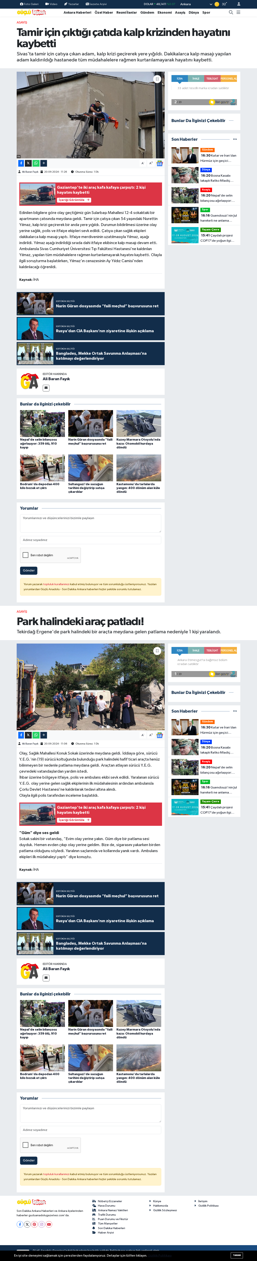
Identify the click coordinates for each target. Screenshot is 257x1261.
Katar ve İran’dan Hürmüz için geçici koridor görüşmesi (218, 158)
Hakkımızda (160, 1205)
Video (53, 4)
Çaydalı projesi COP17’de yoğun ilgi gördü (216, 238)
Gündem (147, 12)
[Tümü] (235, 139)
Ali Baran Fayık (30, 172)
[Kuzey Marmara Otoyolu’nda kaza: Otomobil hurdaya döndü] (138, 423)
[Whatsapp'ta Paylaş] (36, 163)
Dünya (194, 12)
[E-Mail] (46, 388)
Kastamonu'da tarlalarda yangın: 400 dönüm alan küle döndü (138, 488)
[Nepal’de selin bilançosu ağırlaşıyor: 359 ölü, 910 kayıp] (42, 423)
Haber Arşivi (106, 1232)
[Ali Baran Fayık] (29, 381)
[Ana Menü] (238, 12)
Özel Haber (104, 12)
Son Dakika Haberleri (111, 1228)
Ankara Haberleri (77, 12)
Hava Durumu (106, 1205)
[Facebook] (20, 1224)
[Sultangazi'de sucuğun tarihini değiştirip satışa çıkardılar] (90, 468)
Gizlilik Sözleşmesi (165, 1210)
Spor (206, 12)
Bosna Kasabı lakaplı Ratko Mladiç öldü (215, 178)
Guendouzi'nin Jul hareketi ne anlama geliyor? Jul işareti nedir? (218, 218)
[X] (27, 1224)
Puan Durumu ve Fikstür (113, 1219)
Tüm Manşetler (108, 1223)
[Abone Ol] (159, 163)
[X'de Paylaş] (28, 163)
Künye (157, 1201)
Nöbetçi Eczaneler (110, 1201)
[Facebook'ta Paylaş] (21, 163)
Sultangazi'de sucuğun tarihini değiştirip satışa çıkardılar (86, 488)
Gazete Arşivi (98, 4)
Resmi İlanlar (126, 12)
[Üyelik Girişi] (237, 4)
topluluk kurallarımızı (56, 584)
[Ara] (231, 12)
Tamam (237, 1255)
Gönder (29, 570)
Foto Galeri (31, 4)
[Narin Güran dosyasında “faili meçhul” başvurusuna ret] (90, 423)
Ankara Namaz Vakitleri (113, 1210)
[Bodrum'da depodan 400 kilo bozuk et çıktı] (42, 468)
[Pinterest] (34, 1224)
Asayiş (180, 12)
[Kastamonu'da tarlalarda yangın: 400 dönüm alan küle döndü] (138, 468)
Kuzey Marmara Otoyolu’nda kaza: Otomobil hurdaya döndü (138, 443)
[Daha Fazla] (43, 163)
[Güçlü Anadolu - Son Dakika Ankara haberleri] (32, 12)
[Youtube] (49, 1224)
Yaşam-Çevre (210, 229)
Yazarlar (73, 4)
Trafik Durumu (107, 1214)
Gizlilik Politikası (208, 1205)
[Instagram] (41, 1224)
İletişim (202, 1201)
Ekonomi (165, 12)
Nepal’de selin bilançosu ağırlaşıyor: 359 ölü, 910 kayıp (38, 443)
